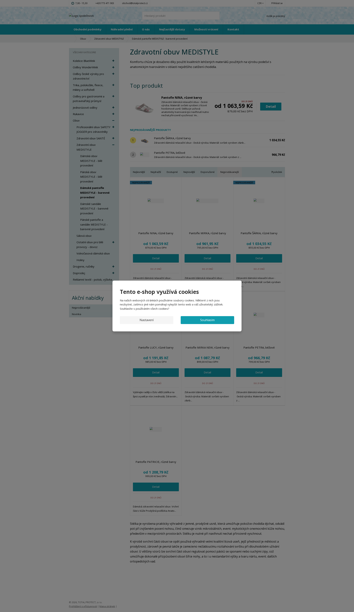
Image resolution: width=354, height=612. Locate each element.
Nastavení (147, 320)
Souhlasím (207, 320)
